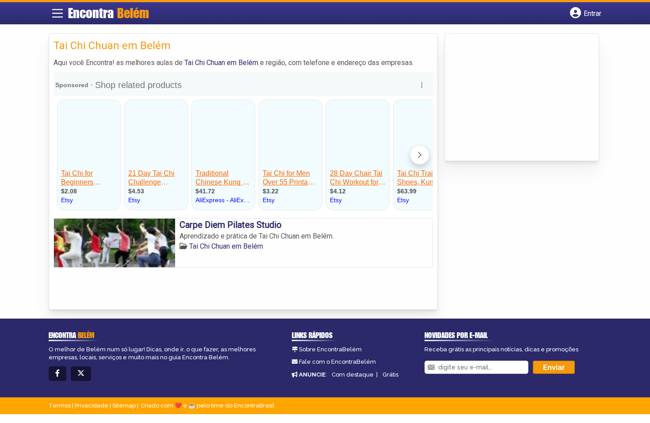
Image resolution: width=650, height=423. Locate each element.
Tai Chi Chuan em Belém (221, 62)
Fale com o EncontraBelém (337, 361)
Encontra (108, 13)
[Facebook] (57, 373)
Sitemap (124, 405)
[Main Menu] (57, 13)
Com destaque (353, 374)
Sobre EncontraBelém (330, 349)
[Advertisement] (515, 97)
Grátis (390, 374)
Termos (60, 405)
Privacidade (91, 405)
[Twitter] (81, 373)
